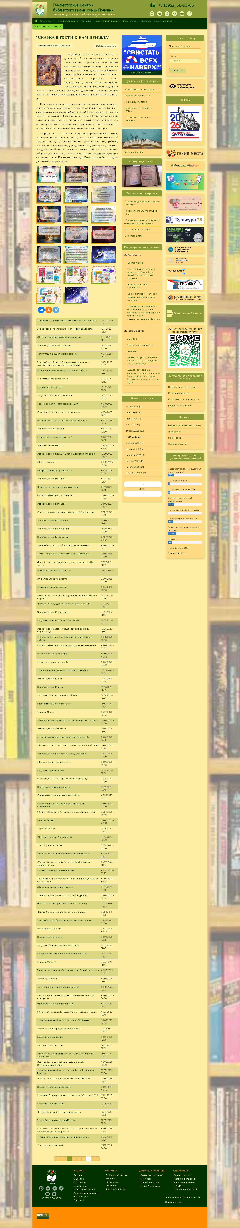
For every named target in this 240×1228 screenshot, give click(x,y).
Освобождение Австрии (51, 428)
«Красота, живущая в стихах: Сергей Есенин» (62, 420)
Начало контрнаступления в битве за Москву (62, 903)
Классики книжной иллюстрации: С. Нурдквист (63, 895)
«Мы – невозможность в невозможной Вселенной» (65, 512)
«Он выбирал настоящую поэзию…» (56, 870)
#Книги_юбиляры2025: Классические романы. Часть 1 (67, 1012)
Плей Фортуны (92, 157)
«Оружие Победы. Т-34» (50, 1045)
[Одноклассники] (48, 310)
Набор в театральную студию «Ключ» (140, 212)
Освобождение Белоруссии (53, 537)
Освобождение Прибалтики (53, 528)
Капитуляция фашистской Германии (57, 353)
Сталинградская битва (49, 845)
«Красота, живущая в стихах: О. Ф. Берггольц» (62, 778)
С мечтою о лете (141, 72)
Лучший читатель (149, 1182)
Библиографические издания (184, 425)
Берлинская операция (49, 387)
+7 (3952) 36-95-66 (176, 5)
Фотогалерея (130, 21)
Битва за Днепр (45, 712)
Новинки (86, 21)
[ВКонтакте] (41, 310)
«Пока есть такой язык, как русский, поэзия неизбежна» (68, 745)
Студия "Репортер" (150, 1186)
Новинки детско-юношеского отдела (58, 487)
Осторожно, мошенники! (48, 26)
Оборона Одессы (47, 978)
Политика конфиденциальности (183, 1197)
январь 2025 (132, 449)
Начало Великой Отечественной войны (59, 1112)
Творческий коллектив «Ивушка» (137, 119)
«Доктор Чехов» (135, 262)
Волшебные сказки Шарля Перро (56, 1120)
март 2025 (131, 436)
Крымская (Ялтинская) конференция (57, 403)
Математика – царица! (49, 928)
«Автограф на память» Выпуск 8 (54, 570)
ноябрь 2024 (133, 461)
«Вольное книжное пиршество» (137, 286)
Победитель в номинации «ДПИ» (138, 109)
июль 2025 (131, 412)
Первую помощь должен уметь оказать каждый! (64, 603)
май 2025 (131, 424)
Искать (178, 70)
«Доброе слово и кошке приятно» (56, 1003)
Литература (174, 431)
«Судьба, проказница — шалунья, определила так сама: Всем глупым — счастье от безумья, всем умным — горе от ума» (144, 376)
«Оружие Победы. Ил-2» (50, 770)
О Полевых (79, 1182)
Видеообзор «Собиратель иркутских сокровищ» (64, 920)
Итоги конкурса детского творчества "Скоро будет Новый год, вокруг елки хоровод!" (141, 274)
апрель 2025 (132, 430)
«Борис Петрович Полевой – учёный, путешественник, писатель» (142, 296)
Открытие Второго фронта (52, 578)
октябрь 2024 (133, 467)
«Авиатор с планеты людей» (52, 662)
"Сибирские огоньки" (151, 1175)
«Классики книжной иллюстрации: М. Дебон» (62, 370)
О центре (45, 21)
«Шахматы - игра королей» (52, 587)
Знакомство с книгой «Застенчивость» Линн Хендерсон (68, 970)
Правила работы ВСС (180, 405)
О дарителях (80, 1186)
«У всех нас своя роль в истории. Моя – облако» (63, 1078)
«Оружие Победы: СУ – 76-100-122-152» (58, 620)
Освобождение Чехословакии (54, 345)
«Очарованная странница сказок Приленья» (61, 953)
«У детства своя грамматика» (53, 378)
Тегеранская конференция (52, 653)
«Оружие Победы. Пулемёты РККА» (57, 695)
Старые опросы (176, 553)
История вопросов (178, 393)
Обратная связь (173, 1202)
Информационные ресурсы (183, 399)
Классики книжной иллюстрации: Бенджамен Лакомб (67, 720)
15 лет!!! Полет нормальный (139, 89)
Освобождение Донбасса (51, 728)
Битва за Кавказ (46, 828)
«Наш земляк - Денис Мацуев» (54, 703)
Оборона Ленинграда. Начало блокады (59, 1028)
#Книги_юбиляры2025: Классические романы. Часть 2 (67, 812)
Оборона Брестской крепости (54, 1087)
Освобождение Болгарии (51, 503)
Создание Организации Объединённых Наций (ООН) (66, 320)
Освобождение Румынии (51, 478)
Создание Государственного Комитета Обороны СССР (67, 1095)
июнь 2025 (131, 418)
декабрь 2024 (133, 455)
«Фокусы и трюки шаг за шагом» (55, 887)
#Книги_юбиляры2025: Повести (54, 495)
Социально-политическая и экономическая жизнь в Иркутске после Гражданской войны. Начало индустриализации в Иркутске (144, 312)
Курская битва (45, 820)
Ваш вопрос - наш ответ (140, 345)
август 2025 (132, 406)
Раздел (173, 56)
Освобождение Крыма (50, 687)
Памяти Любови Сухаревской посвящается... (62, 912)
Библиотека (185, 165)
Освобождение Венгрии (51, 445)
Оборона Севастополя (49, 937)
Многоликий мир (134, 152)
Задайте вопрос (183, 1175)
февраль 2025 (133, 443)
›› (143, 493)
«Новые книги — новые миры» (54, 762)
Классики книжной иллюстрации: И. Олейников (63, 1020)
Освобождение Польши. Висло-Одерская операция (66, 453)
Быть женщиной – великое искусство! (58, 987)
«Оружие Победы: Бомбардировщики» (59, 337)
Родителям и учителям (107, 21)
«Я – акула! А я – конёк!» (137, 229)
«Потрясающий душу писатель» (54, 470)
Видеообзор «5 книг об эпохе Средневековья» (63, 545)
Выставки (146, 21)
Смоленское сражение (50, 1037)
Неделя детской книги (137, 95)
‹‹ (143, 484)
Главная (35, 21)
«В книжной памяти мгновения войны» (58, 795)
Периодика (174, 437)
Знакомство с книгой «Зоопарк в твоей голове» (63, 853)
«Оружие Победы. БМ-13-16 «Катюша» (58, 945)
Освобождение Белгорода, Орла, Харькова (61, 753)
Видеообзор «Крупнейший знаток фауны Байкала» (65, 328)
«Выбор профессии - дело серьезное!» (58, 412)
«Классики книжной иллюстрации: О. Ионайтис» (63, 670)
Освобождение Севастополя (53, 612)
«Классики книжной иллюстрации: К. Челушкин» (63, 553)
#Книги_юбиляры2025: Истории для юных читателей (66, 645)
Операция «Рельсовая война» (53, 787)
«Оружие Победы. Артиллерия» (54, 837)
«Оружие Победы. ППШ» (51, 1103)
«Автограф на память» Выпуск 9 (54, 437)
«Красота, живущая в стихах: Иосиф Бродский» (63, 737)
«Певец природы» (47, 462)
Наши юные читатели (136, 102)
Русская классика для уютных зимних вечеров (63, 1137)
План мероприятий (67, 21)
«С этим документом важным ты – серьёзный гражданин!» (142, 222)
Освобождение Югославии (52, 520)
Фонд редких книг (178, 444)
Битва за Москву (46, 962)
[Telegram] (55, 310)
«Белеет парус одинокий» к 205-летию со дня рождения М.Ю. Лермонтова (142, 360)
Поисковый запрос (179, 46)
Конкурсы (145, 1178)
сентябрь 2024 (134, 473)
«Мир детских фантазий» (51, 1145)
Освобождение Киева (49, 678)
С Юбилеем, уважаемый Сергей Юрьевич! (142, 203)
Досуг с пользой (162, 21)
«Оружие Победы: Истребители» (55, 395)
